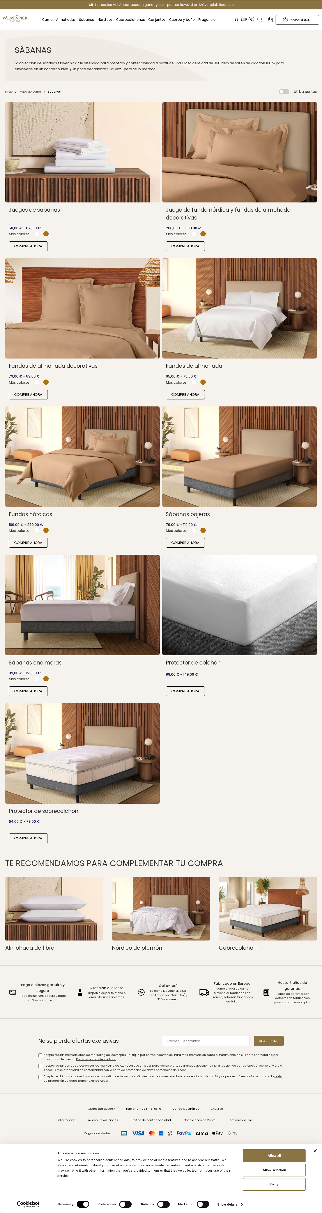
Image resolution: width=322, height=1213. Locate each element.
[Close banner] (315, 1150)
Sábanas (86, 19)
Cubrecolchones (130, 19)
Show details (227, 1204)
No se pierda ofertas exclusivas (78, 1040)
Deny (274, 1184)
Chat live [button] (217, 1109)
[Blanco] (36, 233)
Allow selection (274, 1170)
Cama (47, 19)
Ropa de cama (30, 92)
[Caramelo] (46, 233)
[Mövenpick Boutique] (15, 18)
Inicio (9, 92)
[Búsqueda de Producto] (258, 19)
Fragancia (207, 19)
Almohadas (66, 19)
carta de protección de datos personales (142, 1070)
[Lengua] (234, 19)
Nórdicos (105, 19)
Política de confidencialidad (96, 1059)
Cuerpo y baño (182, 19)
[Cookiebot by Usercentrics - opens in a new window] (28, 1204)
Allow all (274, 1155)
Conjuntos (157, 19)
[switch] (125, 1204)
